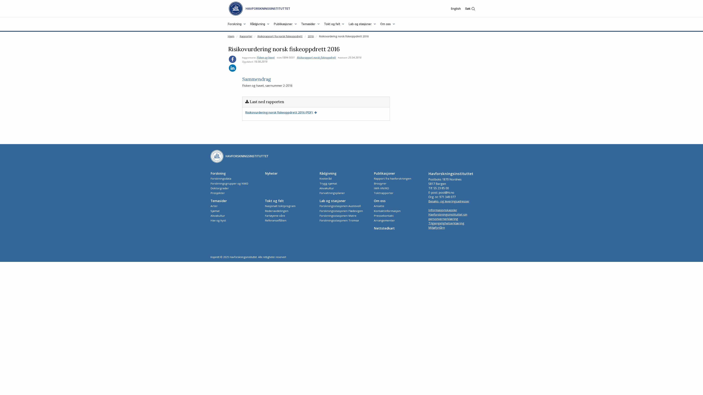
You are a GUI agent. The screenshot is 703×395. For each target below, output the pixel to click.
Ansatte (379, 206)
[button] (470, 8)
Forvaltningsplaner (332, 193)
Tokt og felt (274, 201)
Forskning (218, 173)
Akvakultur (326, 188)
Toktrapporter (383, 193)
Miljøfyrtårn (436, 228)
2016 (311, 36)
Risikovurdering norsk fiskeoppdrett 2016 (344, 36)
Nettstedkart (384, 228)
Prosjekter (218, 193)
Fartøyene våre (275, 215)
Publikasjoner (384, 173)
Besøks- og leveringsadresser (448, 201)
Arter (214, 206)
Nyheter (271, 173)
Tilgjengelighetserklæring (446, 223)
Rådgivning (327, 173)
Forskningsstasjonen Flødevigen (341, 211)
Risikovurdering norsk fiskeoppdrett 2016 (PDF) (279, 112)
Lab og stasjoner (332, 201)
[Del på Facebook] (232, 59)
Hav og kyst (218, 220)
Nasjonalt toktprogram (280, 206)
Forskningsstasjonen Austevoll (340, 206)
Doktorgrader (220, 188)
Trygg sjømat (328, 183)
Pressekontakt (384, 215)
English (456, 9)
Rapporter (246, 36)
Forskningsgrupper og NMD (229, 183)
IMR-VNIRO (381, 188)
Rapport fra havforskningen (392, 178)
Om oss (380, 201)
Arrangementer (384, 220)
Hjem (231, 36)
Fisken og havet (266, 57)
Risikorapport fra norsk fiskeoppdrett (279, 36)
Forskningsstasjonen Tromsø (339, 220)
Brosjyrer (380, 183)
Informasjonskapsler (442, 210)
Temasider (219, 201)
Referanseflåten (275, 220)
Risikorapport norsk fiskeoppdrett (316, 57)
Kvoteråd (325, 178)
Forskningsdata (221, 178)
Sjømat (215, 211)
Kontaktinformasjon (387, 211)
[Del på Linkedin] (232, 68)
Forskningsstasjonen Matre (337, 215)
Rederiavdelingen (276, 211)
